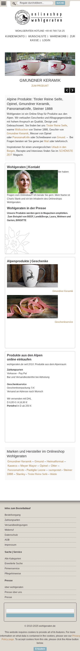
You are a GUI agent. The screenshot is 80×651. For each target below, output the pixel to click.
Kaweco (12, 465)
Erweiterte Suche (14, 563)
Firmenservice (12, 568)
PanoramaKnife (21, 137)
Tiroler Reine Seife (56, 125)
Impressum (10, 544)
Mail (46, 141)
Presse (8, 597)
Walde (53, 474)
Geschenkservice (64, 322)
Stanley (20, 474)
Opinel (44, 465)
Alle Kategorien (13, 558)
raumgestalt (55, 470)
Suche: (12, 3)
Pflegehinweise (13, 573)
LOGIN (46, 40)
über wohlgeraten (14, 587)
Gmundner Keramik (18, 133)
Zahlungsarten (12, 520)
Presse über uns (13, 592)
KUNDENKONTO (15, 36)
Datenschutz (11, 535)
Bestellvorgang (13, 515)
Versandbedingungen (16, 525)
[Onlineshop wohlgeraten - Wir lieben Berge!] (40, 17)
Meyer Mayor (28, 465)
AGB (7, 539)
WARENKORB (58, 36)
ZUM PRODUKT (40, 85)
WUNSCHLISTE (37, 36)
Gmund (61, 137)
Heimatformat (55, 461)
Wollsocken (21, 129)
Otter (54, 465)
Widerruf (9, 530)
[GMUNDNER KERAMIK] (40, 54)
